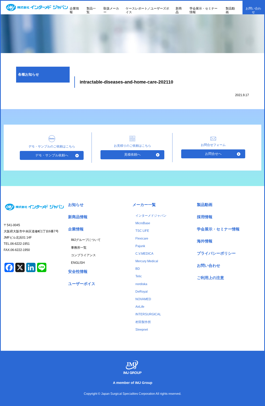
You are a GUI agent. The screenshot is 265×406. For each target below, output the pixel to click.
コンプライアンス (83, 255)
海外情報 (204, 241)
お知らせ (76, 204)
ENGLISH (78, 262)
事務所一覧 (79, 247)
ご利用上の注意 (210, 277)
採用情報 (204, 217)
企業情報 (76, 229)
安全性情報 (77, 271)
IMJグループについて (86, 239)
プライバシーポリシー (216, 253)
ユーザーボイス (81, 283)
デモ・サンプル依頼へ (51, 155)
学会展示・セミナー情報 (218, 229)
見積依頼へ (132, 154)
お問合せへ (213, 154)
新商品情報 (77, 217)
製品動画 (204, 204)
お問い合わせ (253, 10)
